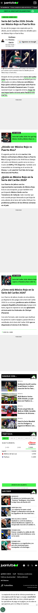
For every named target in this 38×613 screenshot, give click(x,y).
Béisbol (20, 381)
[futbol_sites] (7, 585)
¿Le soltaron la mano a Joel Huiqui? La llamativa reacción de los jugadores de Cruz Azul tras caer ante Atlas (22, 512)
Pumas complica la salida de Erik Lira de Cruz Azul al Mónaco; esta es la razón (23, 534)
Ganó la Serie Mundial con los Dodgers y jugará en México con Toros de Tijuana (26, 424)
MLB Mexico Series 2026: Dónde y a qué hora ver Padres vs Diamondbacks (25, 400)
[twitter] (32, 565)
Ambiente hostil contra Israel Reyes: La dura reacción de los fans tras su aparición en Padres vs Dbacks (27, 388)
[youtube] (36, 565)
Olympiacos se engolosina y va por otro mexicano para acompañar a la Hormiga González (22, 545)
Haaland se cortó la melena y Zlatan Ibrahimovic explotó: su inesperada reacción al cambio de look (23, 523)
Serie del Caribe (8, 332)
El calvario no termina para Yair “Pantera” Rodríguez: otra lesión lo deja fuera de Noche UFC (23, 500)
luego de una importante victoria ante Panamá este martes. (18, 93)
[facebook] (24, 565)
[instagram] (28, 565)
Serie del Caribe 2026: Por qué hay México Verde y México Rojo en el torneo (24, 138)
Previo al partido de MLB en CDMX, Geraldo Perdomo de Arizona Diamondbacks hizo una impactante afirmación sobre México (27, 414)
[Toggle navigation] (2, 2)
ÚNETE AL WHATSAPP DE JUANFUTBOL (17, 11)
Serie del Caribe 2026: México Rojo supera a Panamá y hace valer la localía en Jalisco (24, 280)
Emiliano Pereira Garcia (12, 40)
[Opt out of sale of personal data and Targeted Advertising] (2, 609)
